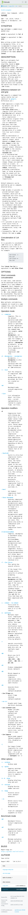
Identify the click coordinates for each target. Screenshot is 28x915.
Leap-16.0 (5, 885)
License (17, 911)
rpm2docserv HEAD (20, 910)
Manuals (4, 6)
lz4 (16, 6)
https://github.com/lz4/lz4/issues (13, 851)
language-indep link (8, 869)
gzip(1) (13, 99)
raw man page (6, 873)
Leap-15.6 (11, 6)
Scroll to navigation (6, 10)
